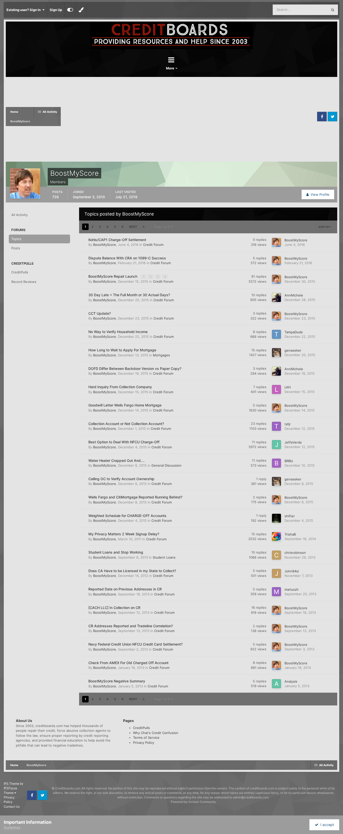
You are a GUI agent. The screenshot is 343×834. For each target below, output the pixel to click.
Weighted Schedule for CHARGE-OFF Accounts (127, 515)
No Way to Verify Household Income (118, 332)
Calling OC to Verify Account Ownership (121, 479)
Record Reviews (23, 282)
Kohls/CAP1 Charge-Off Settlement (117, 240)
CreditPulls (19, 272)
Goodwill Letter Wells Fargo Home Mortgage (124, 405)
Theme (9, 793)
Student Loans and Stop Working (115, 552)
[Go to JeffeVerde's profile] (276, 444)
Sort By (324, 226)
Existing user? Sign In (24, 10)
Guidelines (12, 827)
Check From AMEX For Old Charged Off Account (128, 663)
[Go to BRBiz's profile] (276, 463)
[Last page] (143, 227)
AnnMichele (293, 295)
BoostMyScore (104, 245)
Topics (16, 239)
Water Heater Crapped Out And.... (116, 460)
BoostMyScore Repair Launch (113, 276)
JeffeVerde (293, 442)
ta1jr (287, 424)
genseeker (292, 350)
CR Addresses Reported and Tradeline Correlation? (130, 626)
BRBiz (288, 461)
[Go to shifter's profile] (276, 518)
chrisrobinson (295, 553)
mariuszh (291, 589)
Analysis (290, 681)
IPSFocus (10, 788)
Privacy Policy (143, 743)
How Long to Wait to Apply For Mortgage (122, 350)
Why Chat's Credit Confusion (155, 733)
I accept (326, 824)
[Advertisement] (188, 116)
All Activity (19, 215)
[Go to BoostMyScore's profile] (276, 242)
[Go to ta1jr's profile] (276, 426)
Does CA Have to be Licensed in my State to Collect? (132, 571)
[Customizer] (70, 9)
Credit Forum (153, 245)
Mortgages (161, 355)
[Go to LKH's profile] (276, 389)
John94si (291, 571)
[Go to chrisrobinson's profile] (276, 555)
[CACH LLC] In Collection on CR (114, 607)
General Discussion (166, 465)
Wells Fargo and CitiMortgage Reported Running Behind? (135, 497)
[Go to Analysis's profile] (276, 683)
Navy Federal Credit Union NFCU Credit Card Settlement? (135, 644)
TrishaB (290, 534)
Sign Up (56, 10)
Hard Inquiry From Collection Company (120, 387)
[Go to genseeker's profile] (276, 352)
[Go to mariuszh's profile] (276, 591)
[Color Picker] (81, 9)
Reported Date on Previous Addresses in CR (125, 589)
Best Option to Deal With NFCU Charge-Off (123, 442)
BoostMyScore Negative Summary (116, 681)
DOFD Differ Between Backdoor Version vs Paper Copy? (134, 368)
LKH (287, 387)
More (170, 68)
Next (133, 227)
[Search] (332, 10)
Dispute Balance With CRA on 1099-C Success (127, 258)
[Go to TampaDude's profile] (276, 334)
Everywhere (312, 10)
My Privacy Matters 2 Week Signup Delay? (123, 534)
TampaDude (293, 332)
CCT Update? (99, 313)
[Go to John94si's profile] (276, 573)
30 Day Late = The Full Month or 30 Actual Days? (129, 295)
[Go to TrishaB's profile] (276, 536)
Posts (15, 248)
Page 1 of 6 (162, 227)
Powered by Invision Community (193, 802)
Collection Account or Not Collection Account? (126, 424)
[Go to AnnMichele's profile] (276, 297)
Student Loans (164, 557)
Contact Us (12, 806)
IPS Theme (11, 783)
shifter (289, 516)
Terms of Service (146, 738)
